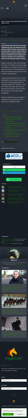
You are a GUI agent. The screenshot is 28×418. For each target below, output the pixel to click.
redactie (5, 28)
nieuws (9, 331)
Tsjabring (15, 141)
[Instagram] (25, 8)
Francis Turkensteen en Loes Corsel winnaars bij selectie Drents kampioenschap (12, 288)
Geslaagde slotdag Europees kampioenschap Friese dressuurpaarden (13, 311)
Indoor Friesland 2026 (6, 243)
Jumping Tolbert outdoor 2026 (8, 240)
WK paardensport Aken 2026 (8, 239)
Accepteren (8, 414)
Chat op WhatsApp (15, 179)
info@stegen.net (19, 264)
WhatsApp (7, 169)
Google (14, 166)
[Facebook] (24, 8)
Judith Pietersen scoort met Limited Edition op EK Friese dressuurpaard (14, 334)
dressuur (5, 285)
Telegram (7, 172)
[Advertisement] (14, 220)
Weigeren (20, 414)
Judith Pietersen (8, 141)
